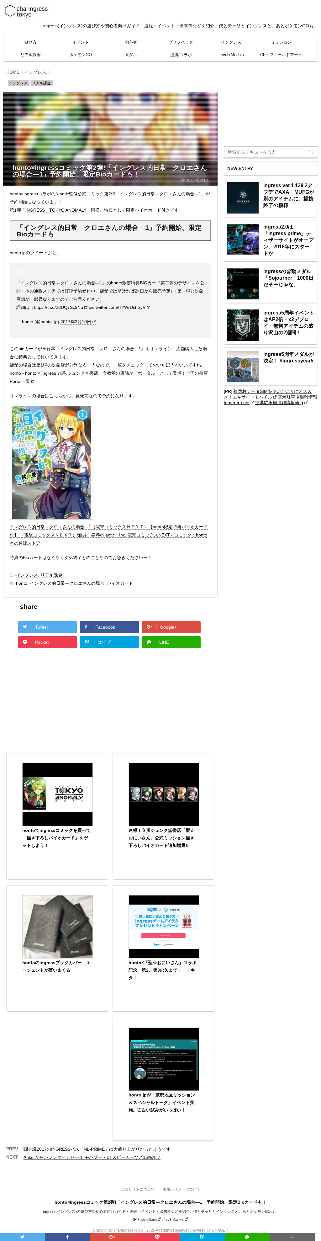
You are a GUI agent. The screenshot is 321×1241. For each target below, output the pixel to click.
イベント (80, 42)
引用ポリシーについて (181, 1189)
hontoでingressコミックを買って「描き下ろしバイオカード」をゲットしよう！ (56, 838)
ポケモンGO (80, 54)
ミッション (281, 42)
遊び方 (30, 42)
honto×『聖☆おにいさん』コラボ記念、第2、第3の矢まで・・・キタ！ (163, 970)
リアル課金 (30, 54)
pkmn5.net (149, 1219)
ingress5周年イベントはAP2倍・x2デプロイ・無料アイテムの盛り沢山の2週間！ (288, 322)
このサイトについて (138, 1189)
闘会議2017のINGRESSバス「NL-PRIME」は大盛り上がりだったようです (97, 1149)
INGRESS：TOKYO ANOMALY (56, 210)
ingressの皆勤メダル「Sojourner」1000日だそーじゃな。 (288, 278)
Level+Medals (231, 54)
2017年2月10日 (76, 321)
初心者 (131, 42)
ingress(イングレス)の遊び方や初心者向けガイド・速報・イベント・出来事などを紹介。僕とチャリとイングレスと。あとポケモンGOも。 (160, 1211)
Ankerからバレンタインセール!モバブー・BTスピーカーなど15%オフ (92, 1157)
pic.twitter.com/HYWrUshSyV (117, 307)
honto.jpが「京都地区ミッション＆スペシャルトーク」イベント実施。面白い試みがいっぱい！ (162, 1102)
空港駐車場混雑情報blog (279, 402)
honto (21, 583)
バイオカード (120, 583)
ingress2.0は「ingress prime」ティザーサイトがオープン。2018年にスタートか (288, 240)
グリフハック (181, 42)
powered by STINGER (209, 1230)
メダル (131, 54)
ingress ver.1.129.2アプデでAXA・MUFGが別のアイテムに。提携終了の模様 (288, 195)
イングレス (231, 42)
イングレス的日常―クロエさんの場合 (67, 583)
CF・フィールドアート (281, 54)
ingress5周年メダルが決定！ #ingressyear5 (288, 357)
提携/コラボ (181, 54)
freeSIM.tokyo (174, 1219)
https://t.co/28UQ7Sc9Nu (58, 307)
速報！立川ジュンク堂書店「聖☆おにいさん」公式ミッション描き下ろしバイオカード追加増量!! (161, 838)
